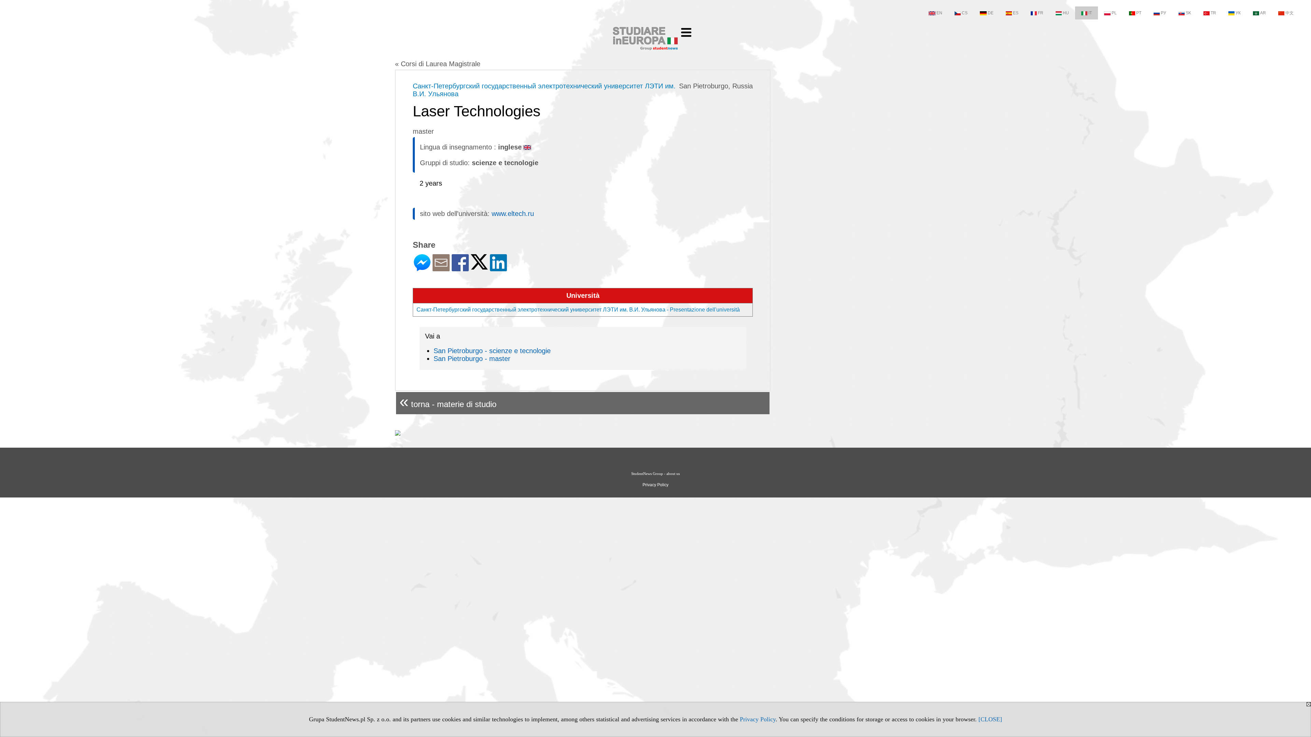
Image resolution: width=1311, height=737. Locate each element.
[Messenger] (422, 268)
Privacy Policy (758, 719)
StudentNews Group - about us (655, 474)
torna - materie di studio (447, 401)
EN (939, 13)
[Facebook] (460, 268)
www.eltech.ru (513, 213)
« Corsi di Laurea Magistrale (437, 64)
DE (990, 13)
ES (1015, 13)
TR (1213, 13)
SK (1188, 13)
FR (1040, 13)
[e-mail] (441, 268)
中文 (1289, 13)
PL (1114, 13)
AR (1263, 13)
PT (1138, 13)
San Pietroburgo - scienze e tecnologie (492, 351)
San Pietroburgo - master (472, 358)
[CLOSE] (990, 719)
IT (1090, 13)
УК (1238, 13)
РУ (1163, 13)
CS (965, 13)
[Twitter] (479, 266)
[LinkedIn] (498, 268)
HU (1066, 13)
